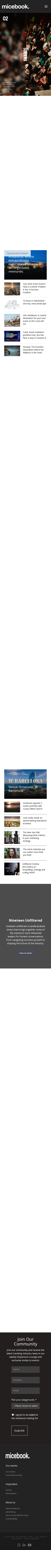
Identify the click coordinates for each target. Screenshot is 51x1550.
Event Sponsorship (14, 1475)
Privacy (35, 1539)
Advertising (10, 1512)
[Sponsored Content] (25, 277)
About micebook (13, 1508)
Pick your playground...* (24, 1399)
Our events (10, 1471)
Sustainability (11, 1518)
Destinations (11, 1493)
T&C (26, 1539)
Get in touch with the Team (17, 1515)
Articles (9, 1490)
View (7, 91)
